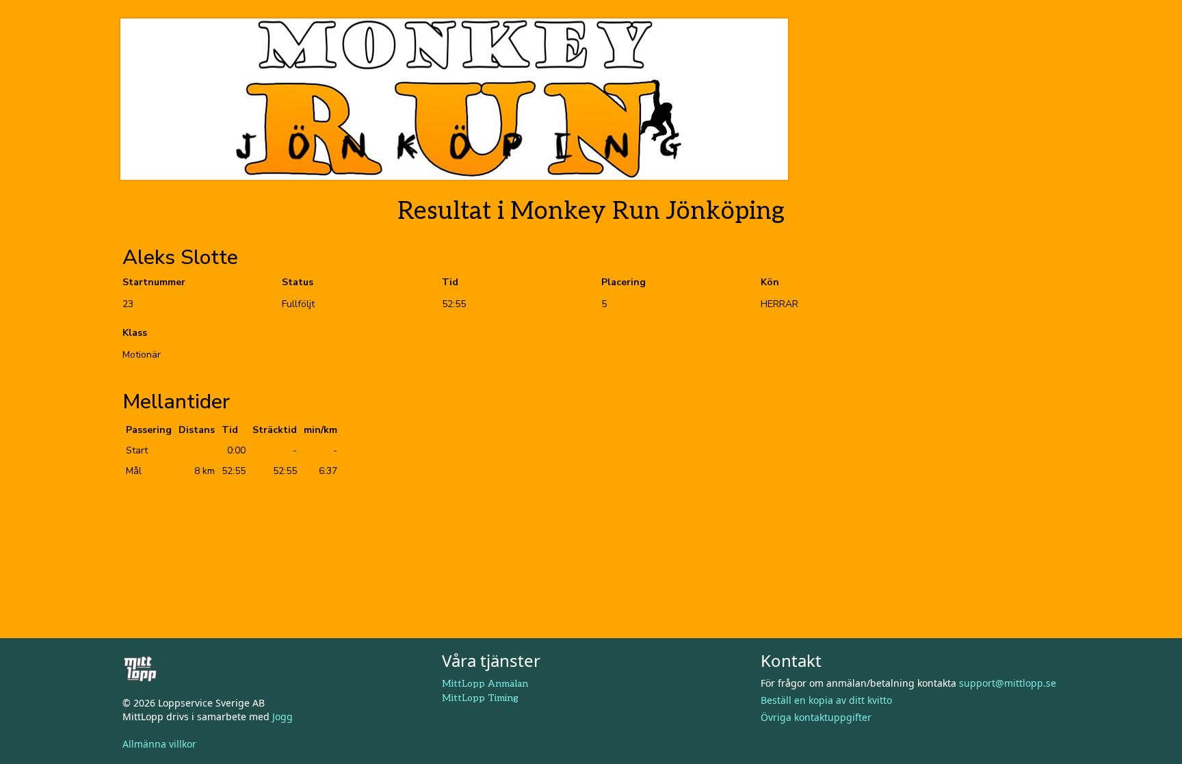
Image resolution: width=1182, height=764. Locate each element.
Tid (450, 282)
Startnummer (153, 282)
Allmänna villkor (159, 743)
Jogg (282, 716)
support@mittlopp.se (1007, 682)
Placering (623, 282)
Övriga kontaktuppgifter (816, 717)
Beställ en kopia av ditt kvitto (826, 700)
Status (297, 282)
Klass (134, 332)
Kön (770, 282)
